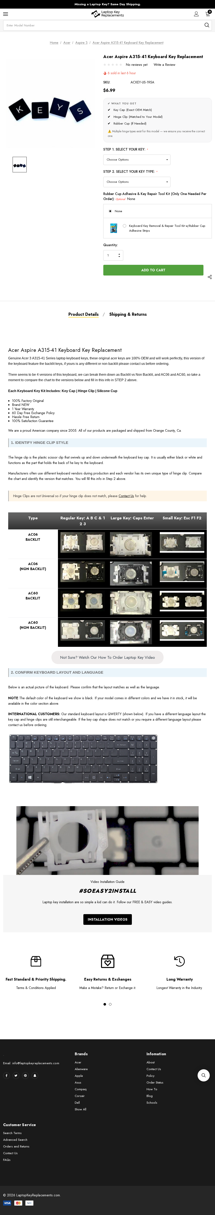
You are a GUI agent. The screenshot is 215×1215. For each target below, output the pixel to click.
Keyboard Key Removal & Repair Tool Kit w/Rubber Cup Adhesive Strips (167, 228)
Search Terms (12, 1133)
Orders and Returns (16, 1146)
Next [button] (186, 4)
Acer (78, 1062)
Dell (77, 1102)
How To (152, 1089)
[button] (204, 1075)
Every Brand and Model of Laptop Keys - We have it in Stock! (107, 4)
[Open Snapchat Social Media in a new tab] (34, 1075)
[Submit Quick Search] (207, 25)
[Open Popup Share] (210, 277)
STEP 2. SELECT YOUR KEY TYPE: (130, 171)
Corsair (80, 1096)
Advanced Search (15, 1139)
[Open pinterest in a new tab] (25, 1075)
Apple (79, 1075)
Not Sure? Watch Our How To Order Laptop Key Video (107, 657)
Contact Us (126, 496)
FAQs (6, 1160)
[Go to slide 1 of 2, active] (105, 1004)
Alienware (81, 1069)
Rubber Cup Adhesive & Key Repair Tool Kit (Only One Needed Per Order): (154, 196)
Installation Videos (107, 919)
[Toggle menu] (5, 14)
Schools (152, 1102)
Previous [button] (29, 4)
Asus (78, 1082)
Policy (151, 1075)
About (151, 1062)
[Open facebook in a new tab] (6, 1075)
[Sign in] (196, 14)
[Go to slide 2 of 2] (110, 1004)
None (118, 211)
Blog (150, 1096)
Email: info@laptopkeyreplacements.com (31, 1063)
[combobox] (107, 25)
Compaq (81, 1089)
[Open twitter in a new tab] (16, 1075)
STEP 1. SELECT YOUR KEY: (125, 149)
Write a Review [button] (164, 65)
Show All (80, 1109)
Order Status (155, 1082)
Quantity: (110, 245)
